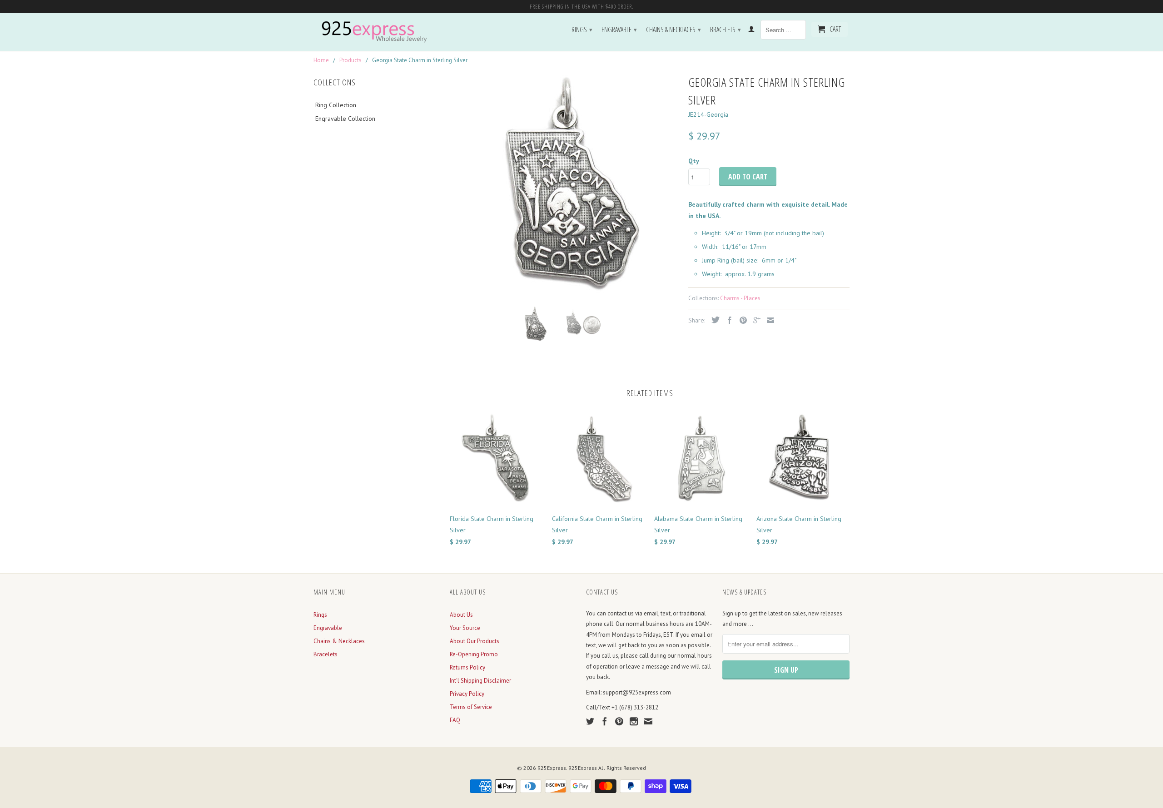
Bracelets (725, 30)
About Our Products (474, 641)
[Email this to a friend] (768, 320)
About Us (461, 615)
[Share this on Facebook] (727, 320)
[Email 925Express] (648, 721)
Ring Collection (335, 105)
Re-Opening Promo (474, 654)
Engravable (619, 30)
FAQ (455, 720)
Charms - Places (740, 298)
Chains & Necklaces (673, 30)
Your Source (465, 628)
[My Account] (751, 30)
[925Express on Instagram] (634, 721)
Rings (582, 30)
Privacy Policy (467, 694)
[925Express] (377, 32)
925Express (551, 767)
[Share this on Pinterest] (741, 320)
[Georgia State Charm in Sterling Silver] (564, 185)
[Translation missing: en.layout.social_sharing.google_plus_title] (754, 320)
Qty (693, 161)
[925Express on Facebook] (605, 721)
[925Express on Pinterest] (619, 721)
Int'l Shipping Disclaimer (480, 680)
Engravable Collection (345, 118)
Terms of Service (471, 707)
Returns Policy (467, 667)
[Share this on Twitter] (713, 320)
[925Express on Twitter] (590, 721)
